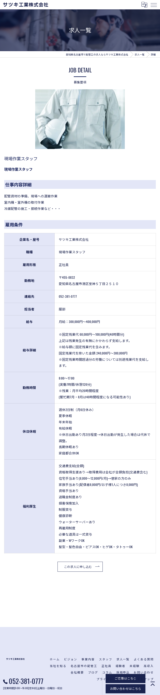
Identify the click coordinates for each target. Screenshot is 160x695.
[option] (80, 119)
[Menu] (153, 4)
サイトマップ (144, 679)
